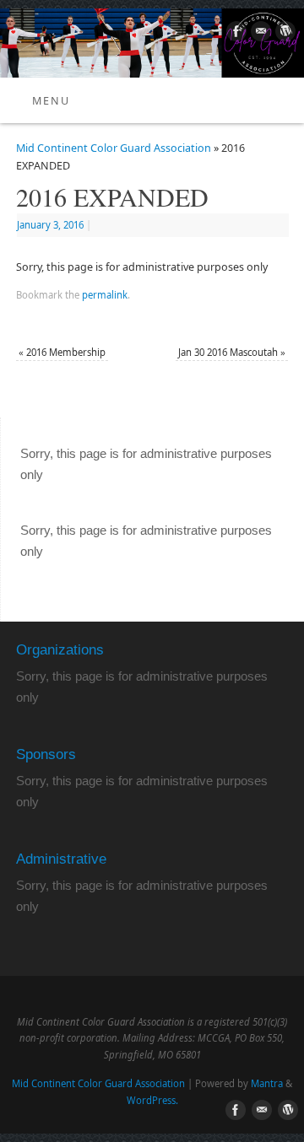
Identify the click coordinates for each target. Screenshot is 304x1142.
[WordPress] (283, 33)
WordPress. (152, 1100)
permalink (105, 294)
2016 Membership (62, 352)
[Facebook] (234, 33)
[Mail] (259, 33)
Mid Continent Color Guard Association (113, 148)
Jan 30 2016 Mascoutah (231, 352)
